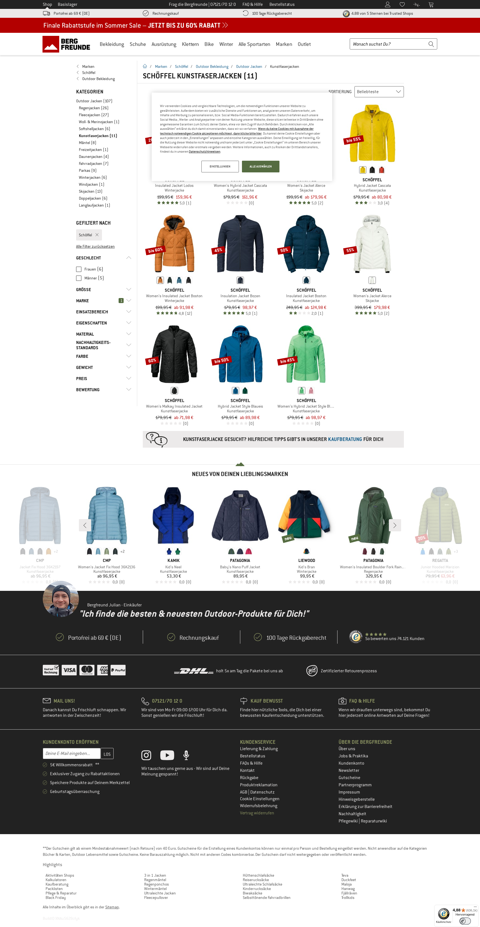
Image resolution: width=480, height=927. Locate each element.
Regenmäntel (155, 879)
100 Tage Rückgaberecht (272, 13)
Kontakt (247, 770)
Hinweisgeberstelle (357, 799)
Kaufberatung (57, 884)
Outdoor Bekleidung (212, 66)
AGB (244, 792)
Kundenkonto (351, 763)
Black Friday (56, 897)
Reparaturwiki (374, 821)
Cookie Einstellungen (259, 799)
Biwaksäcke (252, 893)
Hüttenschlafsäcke (258, 875)
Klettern (190, 44)
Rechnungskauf (165, 13)
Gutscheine (349, 777)
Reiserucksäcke (256, 879)
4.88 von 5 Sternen (382, 13)
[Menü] (475, 908)
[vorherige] (85, 525)
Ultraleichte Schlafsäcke (262, 884)
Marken (284, 44)
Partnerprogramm (355, 785)
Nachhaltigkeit (352, 814)
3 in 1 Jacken (155, 875)
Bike (209, 44)
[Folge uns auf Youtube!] (171, 756)
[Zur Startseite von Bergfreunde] (68, 44)
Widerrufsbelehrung (258, 806)
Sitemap (112, 906)
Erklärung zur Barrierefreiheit (365, 806)
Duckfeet (348, 879)
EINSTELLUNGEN (220, 166)
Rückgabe (249, 777)
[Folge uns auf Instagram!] (150, 756)
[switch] (465, 921)
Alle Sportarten (254, 44)
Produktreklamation (259, 785)
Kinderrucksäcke (257, 888)
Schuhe (138, 44)
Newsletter (349, 770)
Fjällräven (349, 893)
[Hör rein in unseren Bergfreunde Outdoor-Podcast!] (190, 756)
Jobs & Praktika (353, 756)
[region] (242, 137)
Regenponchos (156, 884)
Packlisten (54, 888)
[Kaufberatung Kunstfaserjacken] (273, 439)
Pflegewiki (349, 821)
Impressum (349, 792)
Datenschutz (262, 792)
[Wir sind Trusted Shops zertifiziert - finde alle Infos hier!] (356, 637)
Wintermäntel (155, 888)
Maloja (346, 884)
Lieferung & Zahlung (259, 749)
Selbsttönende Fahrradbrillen (267, 897)
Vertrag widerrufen (257, 813)
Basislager (67, 4)
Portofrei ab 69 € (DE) (72, 13)
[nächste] (395, 525)
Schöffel (181, 66)
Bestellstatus (252, 756)
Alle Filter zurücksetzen (95, 246)
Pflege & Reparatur (61, 893)
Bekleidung (112, 44)
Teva (344, 875)
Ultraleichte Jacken (160, 893)
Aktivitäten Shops (60, 875)
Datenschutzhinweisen (204, 151)
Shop (47, 4)
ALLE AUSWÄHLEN (261, 166)
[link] (103, 66)
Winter (226, 44)
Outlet (304, 44)
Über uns (347, 749)
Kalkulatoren (56, 879)
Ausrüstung (164, 44)
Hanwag (348, 888)
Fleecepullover (156, 897)
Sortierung (340, 92)
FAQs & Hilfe (251, 763)
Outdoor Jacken (249, 66)
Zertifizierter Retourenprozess (349, 671)
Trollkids (347, 897)
